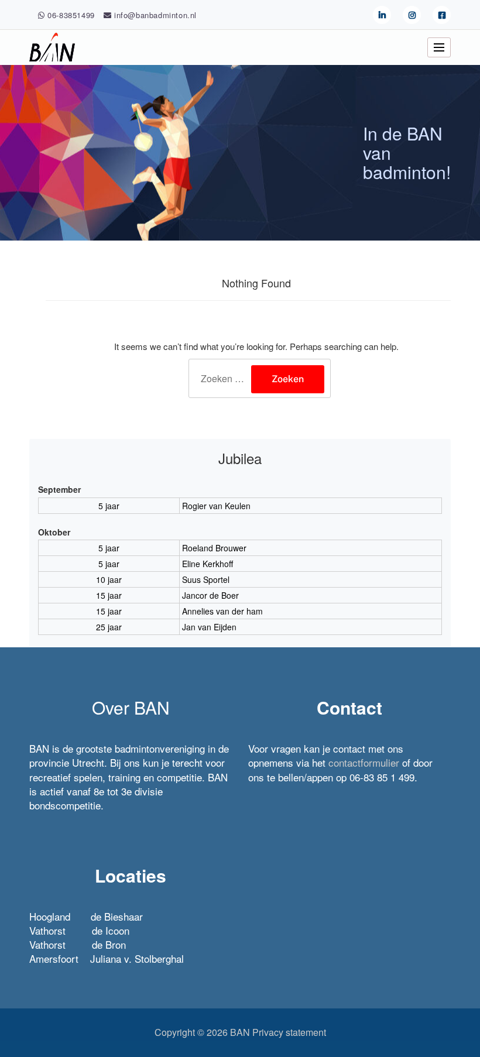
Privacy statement (289, 1032)
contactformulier (363, 762)
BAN (240, 1032)
